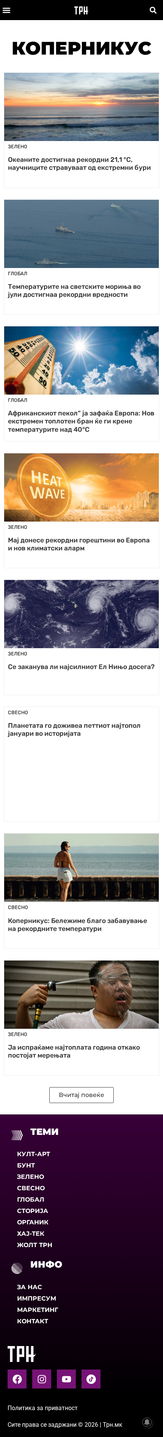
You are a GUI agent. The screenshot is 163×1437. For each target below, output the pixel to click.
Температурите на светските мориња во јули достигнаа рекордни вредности (74, 290)
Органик (33, 1222)
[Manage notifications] (147, 1422)
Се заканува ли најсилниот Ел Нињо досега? (81, 667)
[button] (6, 10)
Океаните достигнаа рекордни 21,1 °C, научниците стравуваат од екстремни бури (79, 163)
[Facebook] (17, 1379)
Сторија (32, 1210)
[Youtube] (66, 1379)
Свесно (31, 1188)
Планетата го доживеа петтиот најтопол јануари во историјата (74, 729)
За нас (29, 1287)
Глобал (30, 1199)
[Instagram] (41, 1379)
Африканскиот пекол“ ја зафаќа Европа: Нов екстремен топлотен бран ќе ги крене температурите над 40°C (81, 421)
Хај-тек (30, 1233)
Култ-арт (33, 1154)
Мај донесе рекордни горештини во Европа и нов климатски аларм (79, 544)
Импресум (36, 1298)
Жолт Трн (34, 1245)
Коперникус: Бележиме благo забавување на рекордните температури (77, 924)
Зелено (30, 1176)
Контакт (32, 1321)
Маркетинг (37, 1309)
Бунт (26, 1165)
